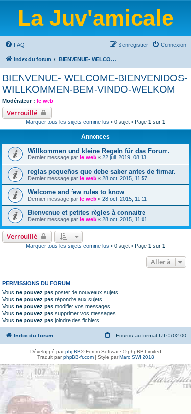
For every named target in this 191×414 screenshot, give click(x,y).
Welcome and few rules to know (76, 192)
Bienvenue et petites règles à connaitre (86, 212)
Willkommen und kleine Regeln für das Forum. (99, 151)
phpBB (73, 351)
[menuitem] (14, 45)
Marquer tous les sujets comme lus (67, 122)
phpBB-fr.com (78, 357)
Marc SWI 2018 (136, 357)
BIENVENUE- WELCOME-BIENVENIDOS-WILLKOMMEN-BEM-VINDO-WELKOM (95, 84)
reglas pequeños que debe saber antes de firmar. (102, 171)
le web (45, 101)
